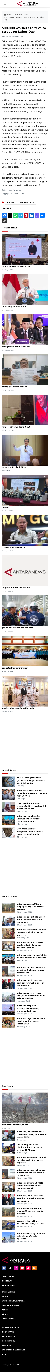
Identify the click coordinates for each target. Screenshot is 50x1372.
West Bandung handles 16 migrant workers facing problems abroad (24, 385)
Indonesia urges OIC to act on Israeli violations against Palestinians (31, 1021)
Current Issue (21, 14)
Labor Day (8, 208)
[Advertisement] (25, 741)
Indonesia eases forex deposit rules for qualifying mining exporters (32, 932)
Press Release (9, 1319)
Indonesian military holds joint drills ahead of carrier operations (31, 1236)
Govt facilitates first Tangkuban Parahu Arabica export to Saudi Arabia (30, 831)
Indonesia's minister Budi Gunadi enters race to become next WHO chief (32, 793)
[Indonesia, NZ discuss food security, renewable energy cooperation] (8, 984)
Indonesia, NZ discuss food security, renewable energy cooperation (30, 983)
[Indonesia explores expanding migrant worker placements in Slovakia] (25, 691)
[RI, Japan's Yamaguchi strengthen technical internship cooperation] (25, 289)
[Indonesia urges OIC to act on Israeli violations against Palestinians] (8, 1022)
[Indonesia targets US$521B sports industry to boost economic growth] (8, 946)
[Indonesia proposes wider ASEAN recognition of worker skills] (25, 329)
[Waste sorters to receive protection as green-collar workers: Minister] (25, 610)
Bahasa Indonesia (10, 1327)
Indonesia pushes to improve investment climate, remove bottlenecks (31, 970)
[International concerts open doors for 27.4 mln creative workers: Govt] (25, 410)
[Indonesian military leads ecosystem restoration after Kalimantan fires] (8, 996)
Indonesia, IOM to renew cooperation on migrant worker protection (23, 586)
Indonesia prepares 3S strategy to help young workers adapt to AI (22, 265)
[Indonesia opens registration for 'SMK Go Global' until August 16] (25, 530)
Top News (7, 1086)
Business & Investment (13, 1301)
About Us (6, 1345)
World (5, 1296)
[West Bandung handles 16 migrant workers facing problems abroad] (25, 370)
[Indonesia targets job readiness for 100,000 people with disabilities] (25, 450)
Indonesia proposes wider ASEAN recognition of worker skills (19, 345)
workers (11, 203)
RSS (4, 1354)
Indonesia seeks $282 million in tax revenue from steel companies (31, 919)
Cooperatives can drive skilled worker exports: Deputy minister (21, 666)
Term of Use (8, 1332)
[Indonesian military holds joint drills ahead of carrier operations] (8, 1237)
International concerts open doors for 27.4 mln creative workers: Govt (24, 425)
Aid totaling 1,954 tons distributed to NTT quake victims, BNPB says (29, 1147)
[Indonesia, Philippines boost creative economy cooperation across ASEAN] (8, 1135)
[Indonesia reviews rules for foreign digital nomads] (25, 490)
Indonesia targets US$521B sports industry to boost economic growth (30, 945)
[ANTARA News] (27, 4)
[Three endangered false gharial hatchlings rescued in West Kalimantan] (8, 781)
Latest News (9, 770)
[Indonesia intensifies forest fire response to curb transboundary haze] (25, 1107)
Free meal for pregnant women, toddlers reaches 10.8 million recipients (31, 806)
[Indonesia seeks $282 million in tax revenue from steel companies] (8, 920)
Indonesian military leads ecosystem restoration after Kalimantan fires (31, 996)
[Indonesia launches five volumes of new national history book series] (8, 820)
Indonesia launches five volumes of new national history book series (29, 819)
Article (5, 1310)
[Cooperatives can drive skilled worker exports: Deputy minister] (25, 651)
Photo (5, 1314)
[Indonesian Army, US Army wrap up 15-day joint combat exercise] (8, 908)
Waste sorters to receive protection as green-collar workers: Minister (22, 626)
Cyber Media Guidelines (13, 1350)
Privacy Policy (8, 1336)
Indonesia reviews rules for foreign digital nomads (23, 505)
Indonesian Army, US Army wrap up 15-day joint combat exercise (30, 907)
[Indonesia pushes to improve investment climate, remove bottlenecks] (8, 971)
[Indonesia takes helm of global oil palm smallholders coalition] (8, 959)
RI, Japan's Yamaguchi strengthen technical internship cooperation (24, 305)
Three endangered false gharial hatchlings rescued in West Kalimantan (31, 780)
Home (9, 14)
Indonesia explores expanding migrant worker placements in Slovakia (22, 706)
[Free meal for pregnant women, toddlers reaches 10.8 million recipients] (8, 807)
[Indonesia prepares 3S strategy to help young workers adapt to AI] (25, 249)
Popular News (9, 896)
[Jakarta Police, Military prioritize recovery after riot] (8, 1225)
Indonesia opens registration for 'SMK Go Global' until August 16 (23, 546)
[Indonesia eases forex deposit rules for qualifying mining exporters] (8, 933)
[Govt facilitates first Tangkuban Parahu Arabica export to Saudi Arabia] (8, 832)
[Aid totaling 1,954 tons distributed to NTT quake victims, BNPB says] (8, 1148)
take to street (26, 203)
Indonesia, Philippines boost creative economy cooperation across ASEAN (32, 1134)
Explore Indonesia (10, 1305)
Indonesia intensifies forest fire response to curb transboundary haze (25, 1123)
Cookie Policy (8, 1341)
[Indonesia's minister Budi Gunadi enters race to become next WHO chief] (8, 794)
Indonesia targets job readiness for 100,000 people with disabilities (25, 465)
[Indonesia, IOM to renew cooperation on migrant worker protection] (25, 570)
